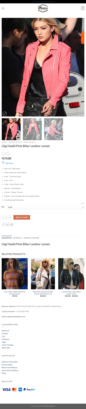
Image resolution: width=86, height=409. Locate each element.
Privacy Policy (7, 365)
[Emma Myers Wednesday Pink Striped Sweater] (15, 273)
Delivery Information (10, 362)
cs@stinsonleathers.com (48, 1)
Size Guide (6, 348)
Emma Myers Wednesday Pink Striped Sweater (14, 293)
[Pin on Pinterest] (12, 224)
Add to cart (22, 217)
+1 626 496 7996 (36, 1)
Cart (3, 336)
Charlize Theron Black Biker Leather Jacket (71, 293)
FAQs (4, 373)
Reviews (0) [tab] (17, 238)
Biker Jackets (29, 142)
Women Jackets (15, 142)
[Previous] (6, 67)
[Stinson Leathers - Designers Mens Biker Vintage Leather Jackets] (43, 8)
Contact (5, 333)
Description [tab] (7, 238)
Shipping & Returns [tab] (31, 238)
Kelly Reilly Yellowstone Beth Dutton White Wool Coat (43, 293)
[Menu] (3, 8)
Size (3, 207)
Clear (82, 203)
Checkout (5, 339)
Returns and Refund (9, 367)
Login (4, 342)
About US (5, 331)
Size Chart (9, 163)
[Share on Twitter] (8, 224)
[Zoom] (4, 114)
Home (4, 142)
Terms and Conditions (10, 370)
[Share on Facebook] (4, 224)
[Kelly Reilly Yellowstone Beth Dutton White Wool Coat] (43, 273)
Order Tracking (7, 345)
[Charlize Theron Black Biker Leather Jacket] (71, 273)
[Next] (80, 67)
